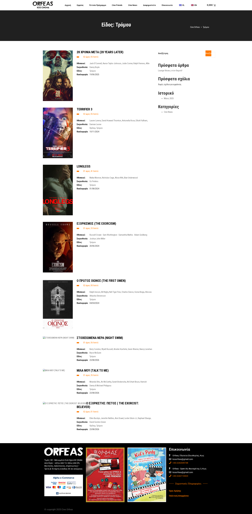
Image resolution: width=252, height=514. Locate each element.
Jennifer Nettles (107, 418)
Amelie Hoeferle (120, 349)
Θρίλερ (93, 128)
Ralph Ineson (95, 292)
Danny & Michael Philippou (100, 385)
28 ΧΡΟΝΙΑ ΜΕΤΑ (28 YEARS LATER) (100, 52)
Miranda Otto (95, 382)
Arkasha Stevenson (98, 296)
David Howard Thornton (111, 120)
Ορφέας (80, 5)
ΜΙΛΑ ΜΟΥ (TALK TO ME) (93, 370)
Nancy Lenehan (146, 349)
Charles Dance (128, 292)
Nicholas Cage (108, 178)
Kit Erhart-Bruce (133, 382)
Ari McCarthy (106, 382)
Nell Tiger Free (115, 292)
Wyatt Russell (107, 349)
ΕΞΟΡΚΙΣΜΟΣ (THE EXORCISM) (96, 223)
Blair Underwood (131, 178)
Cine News (132, 5)
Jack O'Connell (96, 63)
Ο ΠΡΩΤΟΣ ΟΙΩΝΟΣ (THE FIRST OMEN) (101, 281)
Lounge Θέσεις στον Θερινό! (170, 70)
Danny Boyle (95, 67)
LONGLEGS (83, 166)
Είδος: (79, 71)
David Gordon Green (98, 422)
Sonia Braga (139, 292)
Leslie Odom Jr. (130, 418)
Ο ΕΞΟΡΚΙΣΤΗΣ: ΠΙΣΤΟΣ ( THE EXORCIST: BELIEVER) (108, 405)
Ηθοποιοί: (81, 63)
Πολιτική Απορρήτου (179, 496)
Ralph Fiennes (139, 63)
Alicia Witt (119, 178)
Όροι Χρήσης (175, 491)
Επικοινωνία (167, 5)
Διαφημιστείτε (149, 5)
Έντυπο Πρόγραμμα (97, 5)
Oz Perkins (94, 181)
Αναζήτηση (163, 53)
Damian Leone (95, 124)
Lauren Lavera (95, 120)
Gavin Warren (133, 349)
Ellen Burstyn (95, 418)
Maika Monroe (95, 178)
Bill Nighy (104, 292)
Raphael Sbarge (144, 418)
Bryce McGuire (95, 353)
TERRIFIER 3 (84, 109)
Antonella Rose (128, 120)
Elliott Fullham (141, 120)
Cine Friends (117, 5)
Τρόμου (93, 71)
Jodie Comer (127, 63)
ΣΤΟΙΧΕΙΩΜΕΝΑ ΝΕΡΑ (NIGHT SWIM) (100, 338)
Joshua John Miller (97, 238)
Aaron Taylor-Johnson (112, 63)
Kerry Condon (95, 349)
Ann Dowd (119, 418)
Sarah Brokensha (119, 382)
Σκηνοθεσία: (82, 67)
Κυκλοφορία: (82, 74)
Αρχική (68, 5)
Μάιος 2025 (169, 98)
